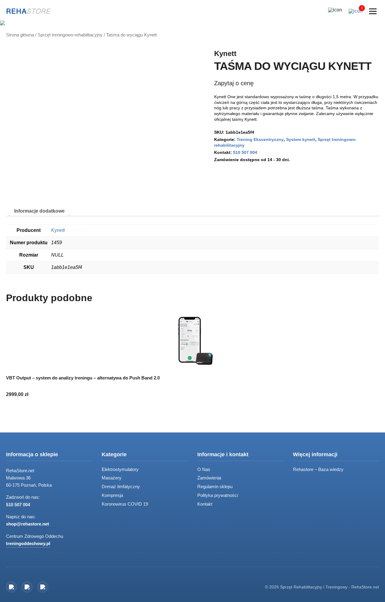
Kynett (225, 53)
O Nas (203, 469)
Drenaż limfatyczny (121, 486)
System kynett (300, 139)
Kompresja (112, 495)
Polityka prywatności (217, 495)
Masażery (112, 478)
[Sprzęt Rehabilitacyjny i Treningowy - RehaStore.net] (28, 11)
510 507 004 (245, 152)
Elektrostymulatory (120, 469)
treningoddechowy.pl (28, 543)
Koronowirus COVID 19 (125, 504)
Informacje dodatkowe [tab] (39, 211)
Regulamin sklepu (215, 486)
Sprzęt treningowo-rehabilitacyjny (70, 35)
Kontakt (204, 504)
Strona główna (20, 35)
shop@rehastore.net (27, 523)
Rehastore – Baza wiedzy (318, 469)
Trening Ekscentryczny (260, 139)
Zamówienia (209, 478)
